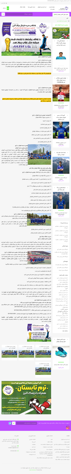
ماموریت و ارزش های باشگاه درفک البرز (61, 449)
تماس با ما (52, 9)
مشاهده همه (65, 331)
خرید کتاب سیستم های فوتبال (62, 299)
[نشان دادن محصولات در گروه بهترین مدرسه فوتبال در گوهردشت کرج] (9, 352)
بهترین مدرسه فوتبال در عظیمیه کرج (44, 364)
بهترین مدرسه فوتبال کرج (62, 287)
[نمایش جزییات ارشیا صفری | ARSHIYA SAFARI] (61, 92)
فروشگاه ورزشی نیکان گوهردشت (61, 265)
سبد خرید (34, 447)
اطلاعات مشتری (32, 439)
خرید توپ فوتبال (65, 297)
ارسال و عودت (66, 442)
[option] (61, 60)
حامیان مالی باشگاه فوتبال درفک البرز (62, 452)
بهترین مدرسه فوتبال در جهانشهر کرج (44, 347)
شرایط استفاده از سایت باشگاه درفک (62, 459)
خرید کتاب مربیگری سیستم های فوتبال (61, 306)
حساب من (4, 3)
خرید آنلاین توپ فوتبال (63, 295)
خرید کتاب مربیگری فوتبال (63, 310)
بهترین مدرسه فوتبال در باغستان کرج (27, 347)
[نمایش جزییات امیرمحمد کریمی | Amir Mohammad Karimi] (61, 165)
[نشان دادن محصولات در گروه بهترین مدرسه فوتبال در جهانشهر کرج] (43, 352)
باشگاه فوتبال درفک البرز (62, 284)
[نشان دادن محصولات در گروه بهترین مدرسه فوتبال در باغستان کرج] (26, 352)
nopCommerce (32, 470)
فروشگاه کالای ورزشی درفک (62, 257)
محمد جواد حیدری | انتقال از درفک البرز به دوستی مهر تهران (61, 69)
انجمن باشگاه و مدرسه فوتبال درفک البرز (61, 444)
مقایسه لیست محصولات (47, 447)
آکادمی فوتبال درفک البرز (63, 280)
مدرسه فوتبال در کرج (64, 326)
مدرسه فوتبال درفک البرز (63, 328)
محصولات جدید (49, 449)
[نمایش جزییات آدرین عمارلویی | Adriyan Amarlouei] (61, 130)
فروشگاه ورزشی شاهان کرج (62, 249)
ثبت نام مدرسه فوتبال (42, 7)
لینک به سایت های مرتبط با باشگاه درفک (44, 458)
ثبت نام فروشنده (32, 454)
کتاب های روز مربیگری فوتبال (63, 321)
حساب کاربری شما (31, 7)
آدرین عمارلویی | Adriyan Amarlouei (61, 143)
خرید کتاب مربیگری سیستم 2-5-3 (62, 302)
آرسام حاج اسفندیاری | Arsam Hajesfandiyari (61, 213)
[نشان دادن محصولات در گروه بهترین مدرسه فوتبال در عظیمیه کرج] (43, 370)
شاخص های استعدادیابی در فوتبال (62, 457)
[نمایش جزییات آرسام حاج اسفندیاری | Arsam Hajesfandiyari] (61, 200)
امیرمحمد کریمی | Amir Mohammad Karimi (61, 178)
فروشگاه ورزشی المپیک (63, 270)
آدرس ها (34, 442)
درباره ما (67, 447)
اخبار (51, 439)
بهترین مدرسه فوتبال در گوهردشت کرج (10, 347)
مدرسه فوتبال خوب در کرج (62, 324)
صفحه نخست (51, 7)
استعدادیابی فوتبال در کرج (62, 278)
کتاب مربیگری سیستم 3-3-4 (62, 316)
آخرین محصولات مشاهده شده (46, 444)
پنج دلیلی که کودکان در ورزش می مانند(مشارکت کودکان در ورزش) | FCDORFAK (45, 453)
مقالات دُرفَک (22, 7)
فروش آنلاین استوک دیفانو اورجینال (61, 364)
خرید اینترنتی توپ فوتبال (63, 292)
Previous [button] (67, 41)
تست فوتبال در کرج (64, 290)
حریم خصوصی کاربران (65, 454)
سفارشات (34, 444)
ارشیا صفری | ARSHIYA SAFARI (61, 105)
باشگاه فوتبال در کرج (64, 282)
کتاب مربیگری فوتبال (64, 318)
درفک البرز (65, 314)
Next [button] (54, 41)
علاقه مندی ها (33, 449)
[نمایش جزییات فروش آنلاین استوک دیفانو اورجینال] (61, 352)
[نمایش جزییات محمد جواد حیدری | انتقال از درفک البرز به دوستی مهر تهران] (61, 55)
